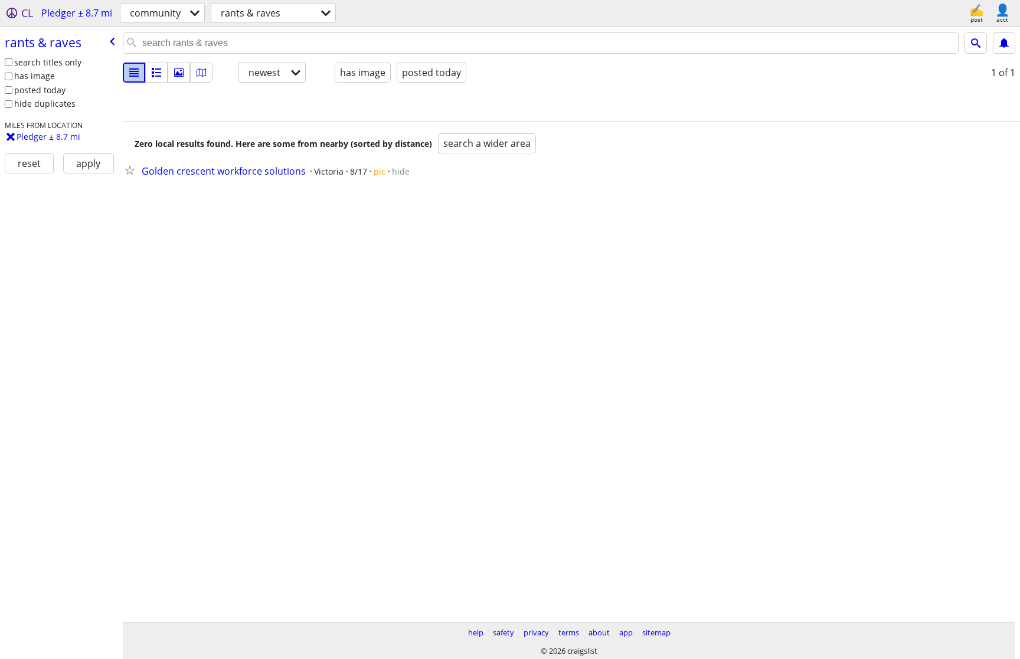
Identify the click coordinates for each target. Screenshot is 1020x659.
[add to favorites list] (132, 170)
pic (379, 171)
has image (34, 75)
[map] (201, 73)
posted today (40, 90)
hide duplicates (45, 103)
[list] (134, 73)
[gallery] (179, 73)
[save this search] (1004, 43)
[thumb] (156, 73)
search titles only (47, 62)
